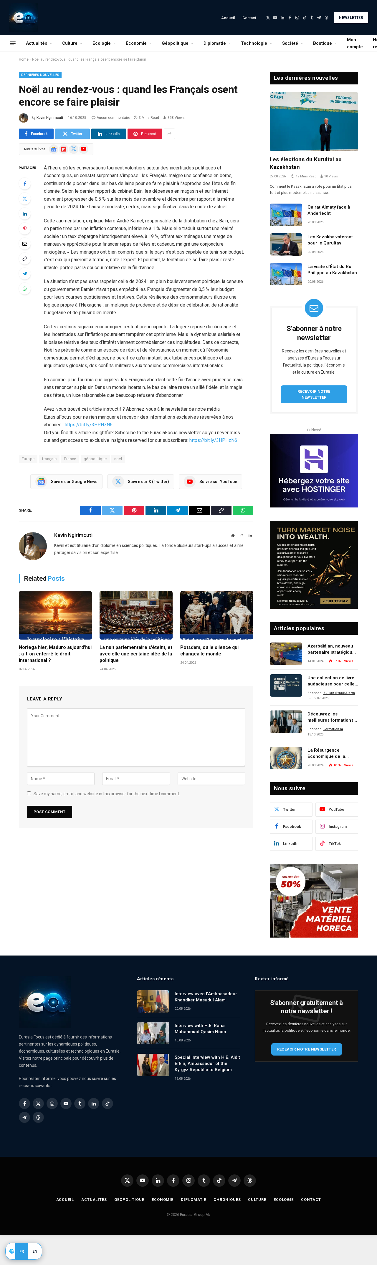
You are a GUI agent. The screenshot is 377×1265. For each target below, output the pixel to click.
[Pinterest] (25, 228)
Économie (136, 43)
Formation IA (333, 729)
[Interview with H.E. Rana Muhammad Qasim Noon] (153, 1033)
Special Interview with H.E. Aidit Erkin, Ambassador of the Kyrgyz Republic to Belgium (207, 1064)
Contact (249, 18)
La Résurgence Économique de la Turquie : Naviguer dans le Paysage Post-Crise (332, 754)
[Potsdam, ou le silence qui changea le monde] (216, 615)
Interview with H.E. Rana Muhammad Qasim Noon (200, 1028)
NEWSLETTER (351, 18)
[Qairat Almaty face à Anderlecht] (286, 215)
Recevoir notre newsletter (313, 394)
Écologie (101, 43)
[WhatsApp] (25, 288)
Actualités (36, 43)
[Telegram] (25, 273)
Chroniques (227, 1199)
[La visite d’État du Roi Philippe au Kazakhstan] (286, 274)
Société (290, 43)
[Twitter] (25, 198)
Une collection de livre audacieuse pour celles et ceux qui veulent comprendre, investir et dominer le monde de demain (332, 681)
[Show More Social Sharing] (169, 134)
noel (118, 459)
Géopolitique (175, 43)
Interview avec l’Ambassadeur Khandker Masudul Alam (206, 997)
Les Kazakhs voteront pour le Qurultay (330, 240)
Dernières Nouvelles (40, 75)
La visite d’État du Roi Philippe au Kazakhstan (332, 269)
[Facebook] (25, 183)
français (49, 459)
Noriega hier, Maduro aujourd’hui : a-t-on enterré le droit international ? (55, 654)
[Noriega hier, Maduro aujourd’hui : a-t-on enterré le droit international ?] (55, 615)
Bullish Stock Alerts (339, 693)
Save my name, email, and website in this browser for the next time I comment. (107, 793)
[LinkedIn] (25, 213)
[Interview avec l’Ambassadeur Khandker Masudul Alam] (153, 1001)
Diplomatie (215, 43)
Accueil (228, 18)
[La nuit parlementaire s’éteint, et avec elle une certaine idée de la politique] (136, 615)
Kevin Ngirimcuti (50, 118)
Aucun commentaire (113, 118)
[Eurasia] (23, 17)
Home (24, 59)
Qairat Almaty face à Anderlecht (328, 210)
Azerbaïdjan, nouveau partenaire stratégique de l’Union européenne (331, 649)
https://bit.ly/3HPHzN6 (89, 424)
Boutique (322, 43)
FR (21, 1251)
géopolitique (95, 459)
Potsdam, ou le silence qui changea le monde (209, 651)
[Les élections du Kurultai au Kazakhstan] (314, 121)
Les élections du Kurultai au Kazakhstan (306, 163)
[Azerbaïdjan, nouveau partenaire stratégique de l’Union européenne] (286, 654)
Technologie (254, 43)
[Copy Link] (25, 258)
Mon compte (355, 43)
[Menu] (13, 43)
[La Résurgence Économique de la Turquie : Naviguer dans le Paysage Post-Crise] (286, 758)
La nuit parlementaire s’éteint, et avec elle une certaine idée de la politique (136, 654)
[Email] (25, 243)
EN (35, 1251)
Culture (69, 43)
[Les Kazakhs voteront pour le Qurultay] (286, 244)
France (70, 459)
